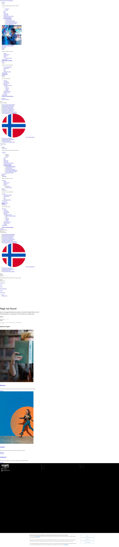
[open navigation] (2, 145)
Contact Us (43, 469)
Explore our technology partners (7, 96)
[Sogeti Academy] (60, 73)
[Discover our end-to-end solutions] (60, 35)
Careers (5, 189)
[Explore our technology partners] (60, 95)
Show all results (2, 292)
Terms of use (82, 468)
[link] (6, 0)
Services (5, 148)
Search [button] (1, 101)
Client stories (44, 465)
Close (1, 274)
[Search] (0, 145)
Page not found (8, 308)
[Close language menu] (4, 231)
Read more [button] (2, 390)
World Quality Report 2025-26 (7, 60)
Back (3, 148)
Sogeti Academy (5, 74)
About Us (5, 204)
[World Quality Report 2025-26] (60, 59)
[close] (1, 145)
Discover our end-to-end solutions (8, 45)
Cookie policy (82, 465)
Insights (5, 176)
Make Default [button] (12, 104)
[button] (4, 48)
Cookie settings (83, 466)
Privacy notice (82, 467)
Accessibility (82, 464)
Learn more (4, 152)
